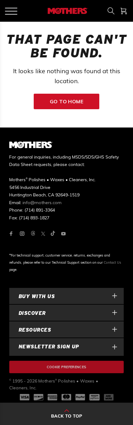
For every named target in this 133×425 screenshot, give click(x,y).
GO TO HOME (67, 101)
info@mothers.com (42, 202)
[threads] (33, 234)
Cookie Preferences (67, 367)
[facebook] (11, 234)
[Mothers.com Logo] (67, 11)
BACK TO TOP (66, 416)
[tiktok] (52, 234)
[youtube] (63, 234)
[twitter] (43, 234)
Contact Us (112, 262)
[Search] (111, 11)
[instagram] (22, 234)
